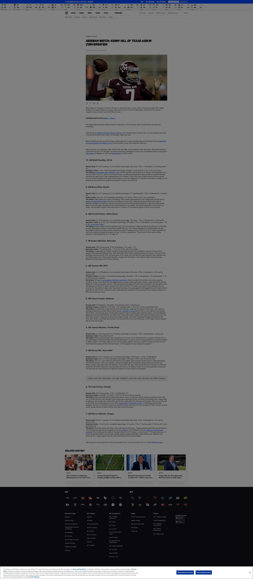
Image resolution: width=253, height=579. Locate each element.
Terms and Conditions (79, 569)
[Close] (250, 572)
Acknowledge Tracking (204, 572)
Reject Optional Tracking (185, 572)
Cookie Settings (34, 577)
